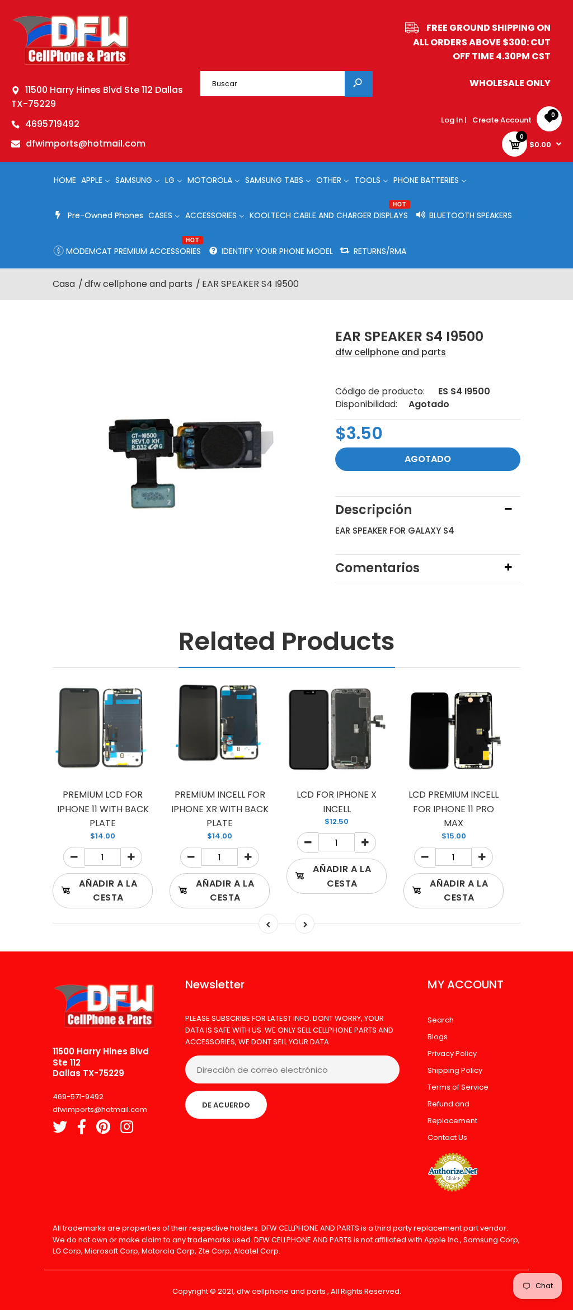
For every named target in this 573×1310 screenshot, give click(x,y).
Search (441, 1020)
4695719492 (52, 123)
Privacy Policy (452, 1053)
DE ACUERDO (226, 1105)
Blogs (438, 1036)
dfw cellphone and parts (390, 352)
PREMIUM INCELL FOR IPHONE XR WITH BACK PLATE (220, 809)
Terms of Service (458, 1087)
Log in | (454, 120)
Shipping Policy (455, 1070)
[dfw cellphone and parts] (71, 64)
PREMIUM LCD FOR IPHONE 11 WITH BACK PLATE (103, 809)
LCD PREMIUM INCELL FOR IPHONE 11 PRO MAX (453, 809)
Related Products (287, 641)
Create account (502, 120)
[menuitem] (65, 179)
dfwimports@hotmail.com (85, 143)
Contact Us (447, 1137)
